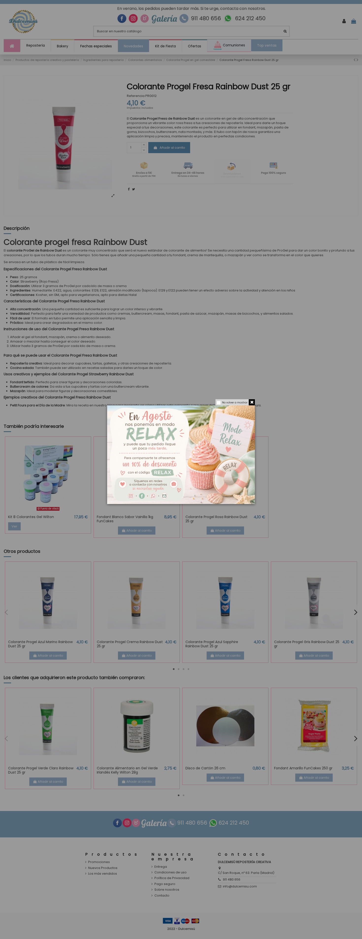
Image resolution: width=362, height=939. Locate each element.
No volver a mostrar (234, 402)
